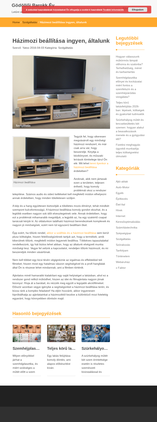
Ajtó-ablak (122, 181)
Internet (120, 216)
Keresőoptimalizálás (128, 221)
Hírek (119, 210)
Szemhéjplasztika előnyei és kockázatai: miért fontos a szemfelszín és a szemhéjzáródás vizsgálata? (27, 348)
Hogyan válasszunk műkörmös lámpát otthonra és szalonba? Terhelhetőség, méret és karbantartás (129, 64)
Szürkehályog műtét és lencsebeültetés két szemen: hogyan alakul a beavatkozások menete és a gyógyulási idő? (96, 348)
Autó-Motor (122, 187)
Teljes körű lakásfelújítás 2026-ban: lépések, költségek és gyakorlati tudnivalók (61, 348)
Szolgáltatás (29, 22)
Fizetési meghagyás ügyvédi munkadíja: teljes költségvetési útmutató (128, 150)
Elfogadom (138, 9)
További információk (113, 9)
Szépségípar (123, 233)
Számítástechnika (126, 227)
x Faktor (121, 267)
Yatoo (25, 47)
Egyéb (119, 193)
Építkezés (122, 198)
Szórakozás (123, 244)
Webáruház (123, 262)
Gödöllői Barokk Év (33, 5)
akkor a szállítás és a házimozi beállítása (71, 232)
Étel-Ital (120, 204)
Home (16, 22)
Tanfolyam (122, 250)
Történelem (123, 256)
